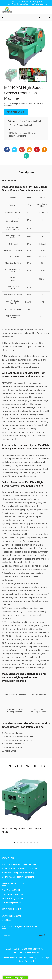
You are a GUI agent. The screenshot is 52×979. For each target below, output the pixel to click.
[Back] (4, 17)
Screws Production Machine (22, 125)
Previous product (40, 17)
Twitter (14, 149)
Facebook (7, 149)
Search (43, 935)
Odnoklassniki (44, 149)
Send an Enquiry (16, 112)
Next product (47, 17)
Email (29, 149)
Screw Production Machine (32, 121)
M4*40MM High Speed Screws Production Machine (22, 134)
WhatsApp (26, 156)
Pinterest (37, 149)
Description (26, 172)
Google (22, 149)
